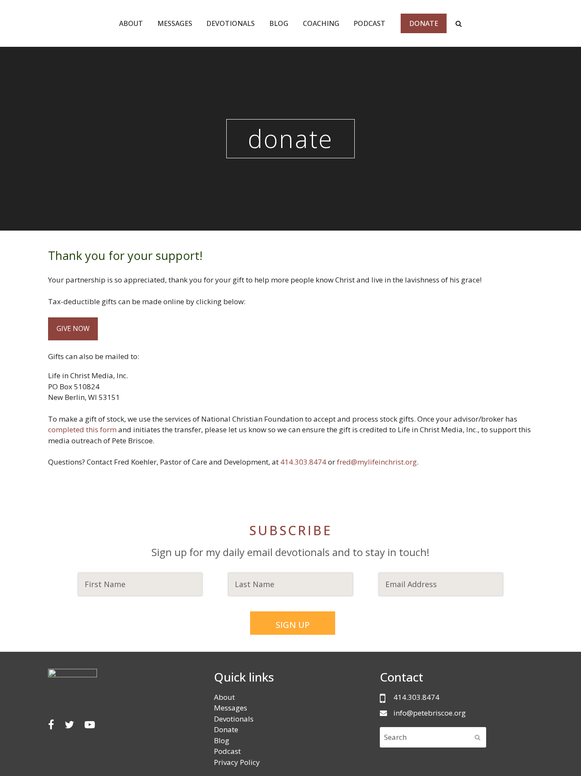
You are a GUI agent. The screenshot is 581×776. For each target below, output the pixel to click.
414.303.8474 (304, 462)
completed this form (82, 429)
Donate (226, 729)
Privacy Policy (237, 762)
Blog (221, 740)
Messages (230, 708)
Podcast (227, 751)
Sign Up (293, 624)
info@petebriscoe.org (429, 713)
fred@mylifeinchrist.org (377, 462)
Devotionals (233, 719)
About (224, 697)
